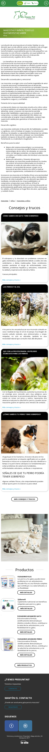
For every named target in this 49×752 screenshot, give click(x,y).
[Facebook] (11, 725)
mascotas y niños (23, 201)
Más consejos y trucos (10, 280)
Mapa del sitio (35, 736)
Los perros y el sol (11, 287)
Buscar (46, 3)
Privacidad (26, 736)
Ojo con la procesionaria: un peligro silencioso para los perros (20, 352)
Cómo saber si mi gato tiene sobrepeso (20, 216)
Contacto (13, 688)
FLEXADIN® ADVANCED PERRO (30, 639)
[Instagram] (25, 725)
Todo (20, 3)
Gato (28, 3)
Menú (3, 3)
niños (13, 201)
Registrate (13, 707)
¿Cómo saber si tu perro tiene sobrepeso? (22, 414)
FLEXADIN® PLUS (25, 576)
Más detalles (26, 592)
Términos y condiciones (14, 736)
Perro (36, 3)
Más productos (24, 665)
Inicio (5, 35)
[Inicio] (24, 21)
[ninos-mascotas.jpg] (24, 537)
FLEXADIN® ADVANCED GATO (29, 616)
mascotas (4, 201)
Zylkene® (22, 599)
